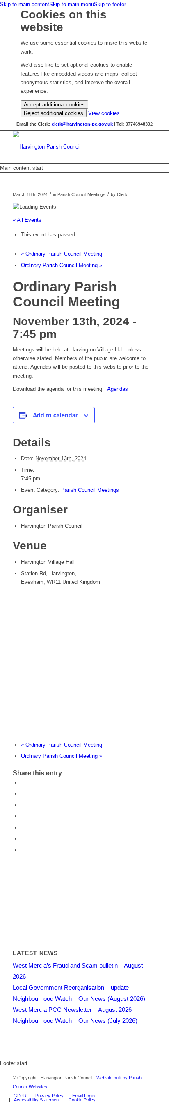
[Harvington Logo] (70, 147)
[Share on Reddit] (23, 839)
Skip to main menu (71, 4)
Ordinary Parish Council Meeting (61, 254)
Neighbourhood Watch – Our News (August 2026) (79, 998)
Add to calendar (55, 415)
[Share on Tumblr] (23, 827)
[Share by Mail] (23, 850)
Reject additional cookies (53, 113)
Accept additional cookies (54, 104)
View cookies (104, 113)
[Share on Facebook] (23, 782)
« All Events (27, 220)
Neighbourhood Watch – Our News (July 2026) (75, 1020)
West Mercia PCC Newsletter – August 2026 (72, 1009)
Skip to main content (24, 4)
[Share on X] (23, 793)
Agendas (117, 389)
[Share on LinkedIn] (23, 816)
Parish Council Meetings (90, 490)
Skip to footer (110, 4)
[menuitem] (20, 1096)
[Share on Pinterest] (23, 805)
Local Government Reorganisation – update (71, 987)
